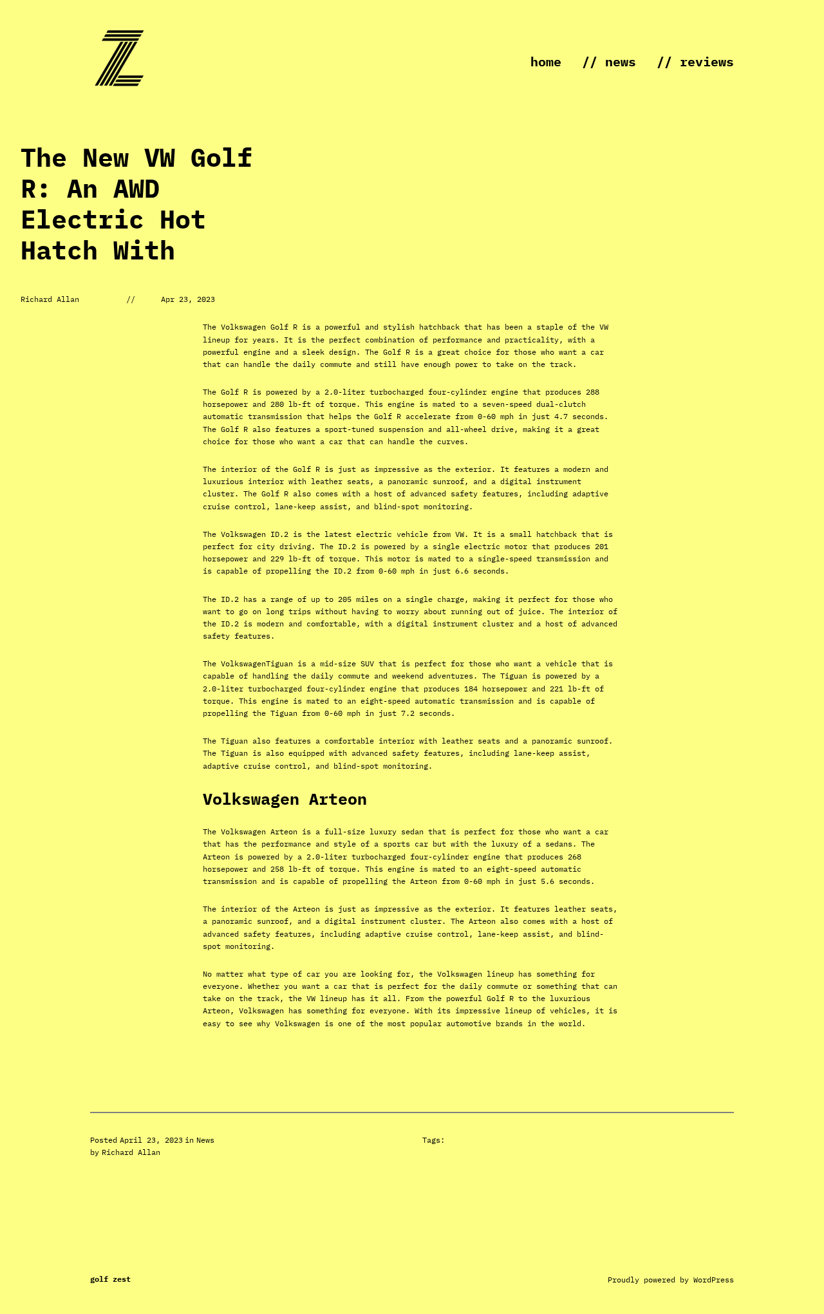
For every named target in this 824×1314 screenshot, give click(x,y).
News (205, 1140)
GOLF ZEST (110, 1279)
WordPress (713, 1279)
